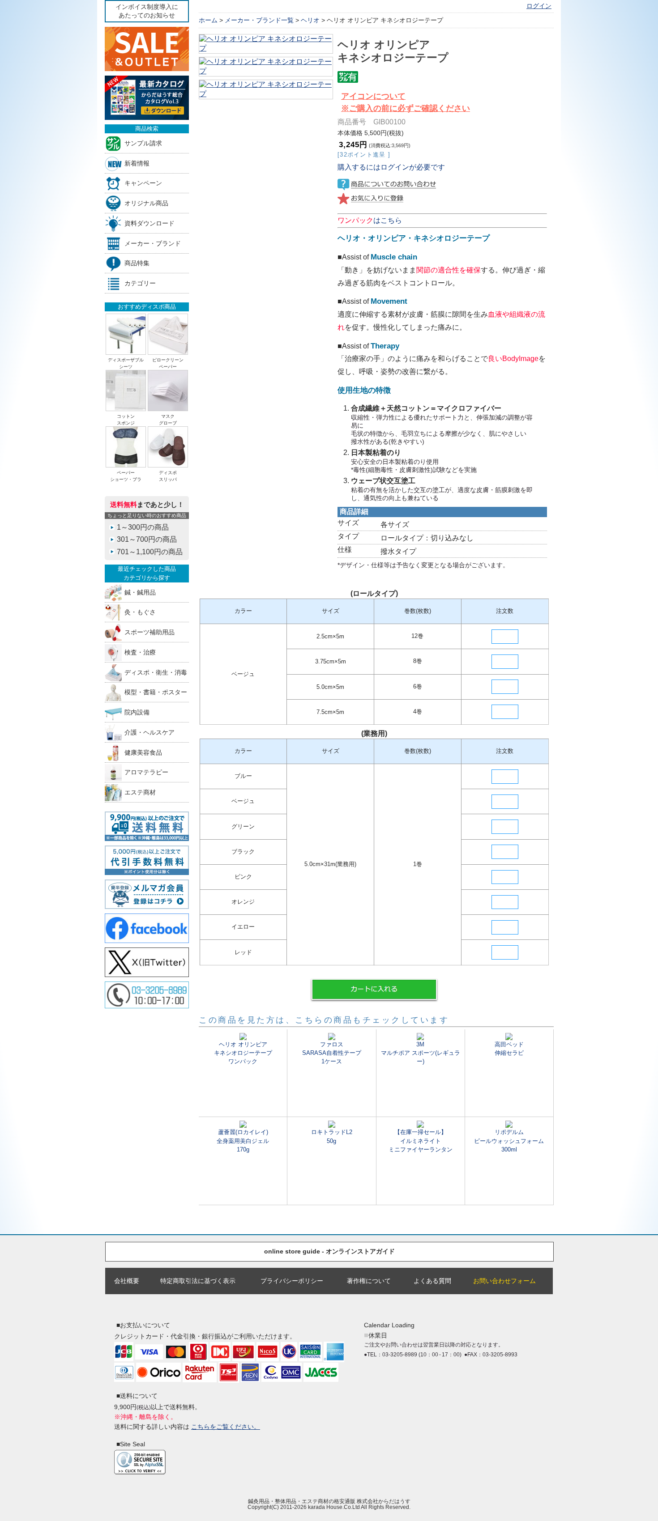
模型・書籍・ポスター (155, 692)
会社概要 (126, 1280)
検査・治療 (140, 652)
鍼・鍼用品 (140, 592)
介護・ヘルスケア (149, 732)
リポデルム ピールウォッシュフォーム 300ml (509, 1140)
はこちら (370, 220)
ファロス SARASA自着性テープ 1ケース (331, 1053)
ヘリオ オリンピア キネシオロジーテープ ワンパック (243, 1053)
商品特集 (137, 263)
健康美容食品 (143, 752)
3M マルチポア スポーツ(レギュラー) (420, 1053)
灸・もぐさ (140, 612)
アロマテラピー (146, 772)
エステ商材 (140, 792)
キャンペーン (143, 183)
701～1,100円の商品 (150, 552)
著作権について (369, 1280)
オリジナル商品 (146, 203)
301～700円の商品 (147, 539)
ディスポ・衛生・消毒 (155, 672)
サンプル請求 (143, 143)
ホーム (208, 20)
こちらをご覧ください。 (225, 1426)
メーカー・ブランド (152, 243)
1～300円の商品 (143, 527)
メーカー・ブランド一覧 (259, 20)
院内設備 (137, 712)
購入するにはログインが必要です (391, 167)
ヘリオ (310, 20)
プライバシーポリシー (292, 1280)
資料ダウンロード (149, 223)
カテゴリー (140, 283)
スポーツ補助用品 (149, 632)
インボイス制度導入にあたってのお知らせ (146, 11)
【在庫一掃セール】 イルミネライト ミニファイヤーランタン (421, 1140)
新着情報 (137, 163)
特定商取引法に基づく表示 (197, 1280)
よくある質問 (432, 1280)
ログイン (538, 6)
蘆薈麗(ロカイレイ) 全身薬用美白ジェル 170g (243, 1140)
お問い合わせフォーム (504, 1280)
